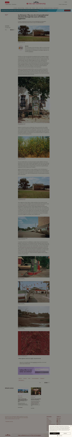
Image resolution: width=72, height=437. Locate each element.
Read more (55, 431)
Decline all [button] (65, 433)
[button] (60, 435)
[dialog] (60, 431)
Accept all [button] (54, 433)
